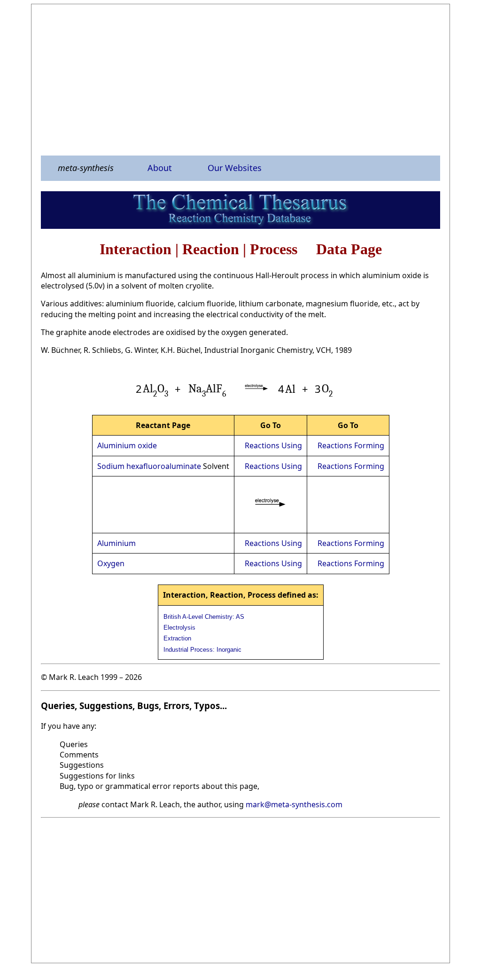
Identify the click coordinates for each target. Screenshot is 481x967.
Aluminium (116, 543)
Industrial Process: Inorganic (202, 649)
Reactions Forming (351, 445)
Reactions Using (273, 445)
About (159, 167)
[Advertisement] (240, 79)
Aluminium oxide (127, 445)
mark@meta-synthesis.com (294, 804)
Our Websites (235, 167)
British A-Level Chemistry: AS (203, 616)
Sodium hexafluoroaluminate (149, 466)
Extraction (177, 638)
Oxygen (110, 563)
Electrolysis (179, 627)
